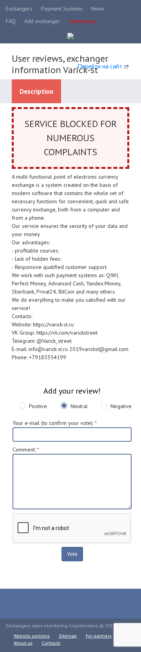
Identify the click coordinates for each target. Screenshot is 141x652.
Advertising (82, 21)
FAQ (11, 21)
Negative (121, 406)
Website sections (32, 636)
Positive (38, 406)
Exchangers (19, 8)
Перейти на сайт (100, 66)
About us (23, 643)
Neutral (79, 406)
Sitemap (68, 636)
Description (36, 91)
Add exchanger (42, 21)
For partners (99, 636)
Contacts (51, 643)
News (97, 8)
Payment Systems (62, 8)
